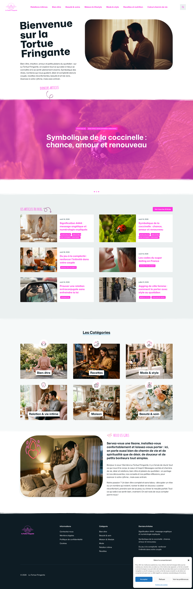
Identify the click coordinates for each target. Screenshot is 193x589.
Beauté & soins (72, 6)
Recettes (103, 551)
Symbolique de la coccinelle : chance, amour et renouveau (151, 226)
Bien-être (56, 6)
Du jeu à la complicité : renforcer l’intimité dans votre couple (96, 141)
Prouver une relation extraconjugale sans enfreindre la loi (72, 289)
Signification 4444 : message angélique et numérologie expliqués (73, 226)
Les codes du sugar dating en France (150, 259)
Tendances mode (158, 297)
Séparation (65, 297)
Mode (101, 543)
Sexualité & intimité (96, 128)
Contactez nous (66, 531)
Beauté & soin (105, 535)
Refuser (162, 579)
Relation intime (105, 547)
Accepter (144, 579)
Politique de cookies (161, 585)
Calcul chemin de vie (157, 6)
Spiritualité (65, 234)
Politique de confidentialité (71, 539)
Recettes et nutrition (133, 6)
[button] (188, 560)
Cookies (63, 543)
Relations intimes (39, 6)
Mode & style (112, 6)
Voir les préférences (180, 579)
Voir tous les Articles (163, 209)
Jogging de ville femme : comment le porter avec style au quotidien (153, 289)
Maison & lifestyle (93, 6)
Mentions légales (67, 535)
